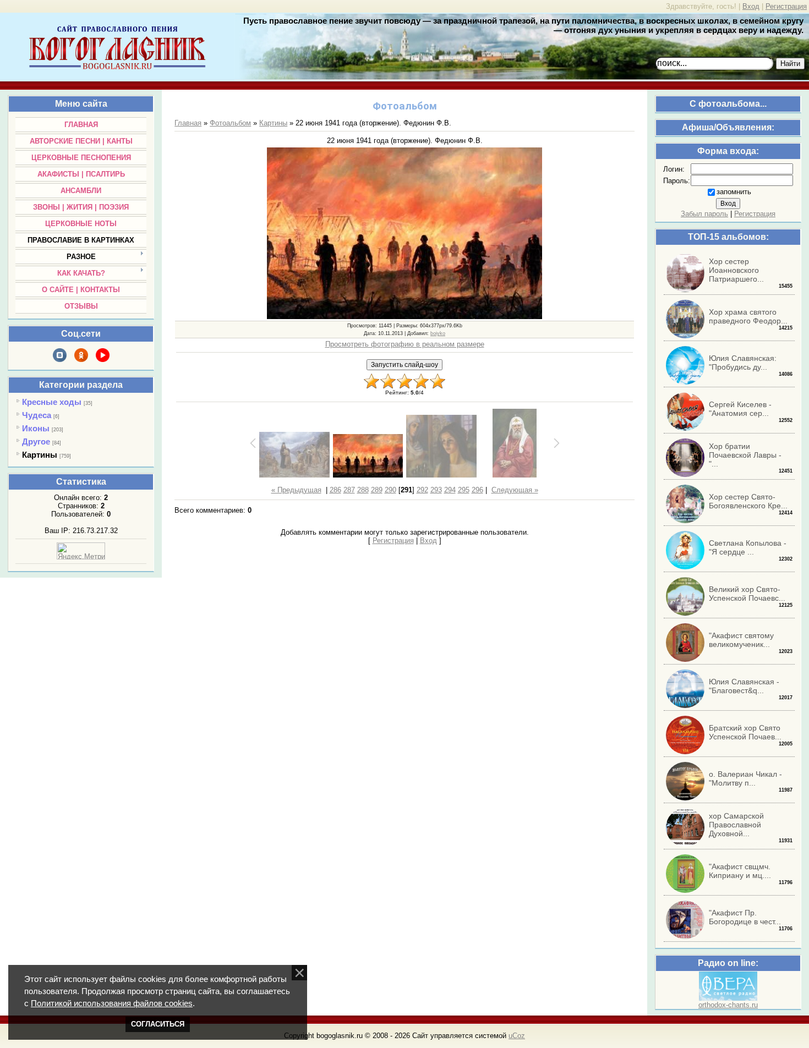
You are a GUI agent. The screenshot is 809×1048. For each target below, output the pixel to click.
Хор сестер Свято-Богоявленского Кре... (748, 501)
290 (390, 490)
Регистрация (786, 6)
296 (477, 490)
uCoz (517, 1035)
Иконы (36, 428)
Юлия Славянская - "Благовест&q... (744, 686)
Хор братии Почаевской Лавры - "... (745, 455)
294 (450, 490)
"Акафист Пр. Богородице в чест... (745, 917)
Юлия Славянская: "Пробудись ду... (743, 362)
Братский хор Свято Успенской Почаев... (745, 732)
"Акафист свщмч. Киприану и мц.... (740, 871)
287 (349, 490)
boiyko (437, 333)
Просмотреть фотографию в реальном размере (404, 344)
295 (463, 490)
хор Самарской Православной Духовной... (736, 824)
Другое (36, 441)
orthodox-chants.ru (728, 1005)
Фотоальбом (230, 123)
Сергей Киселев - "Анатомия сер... (740, 409)
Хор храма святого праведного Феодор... (748, 316)
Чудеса (36, 415)
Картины (39, 454)
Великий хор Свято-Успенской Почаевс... (747, 593)
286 (335, 490)
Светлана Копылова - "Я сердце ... (747, 547)
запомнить (734, 192)
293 (436, 490)
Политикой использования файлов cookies (112, 1003)
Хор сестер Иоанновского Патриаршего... (736, 270)
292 (422, 490)
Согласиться (157, 1024)
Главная (187, 123)
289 (376, 490)
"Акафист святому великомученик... (741, 640)
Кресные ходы (51, 402)
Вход (750, 6)
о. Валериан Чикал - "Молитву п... (745, 778)
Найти (790, 63)
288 (363, 490)
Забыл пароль (704, 214)
